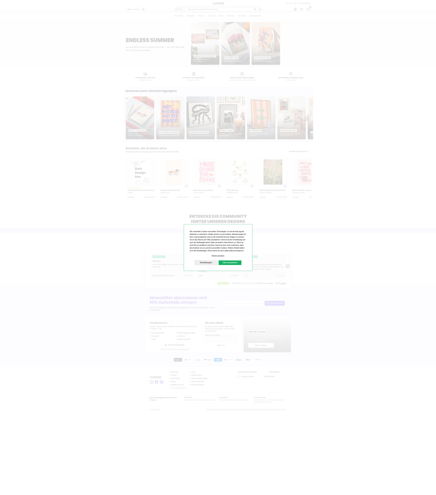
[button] (218, 255)
